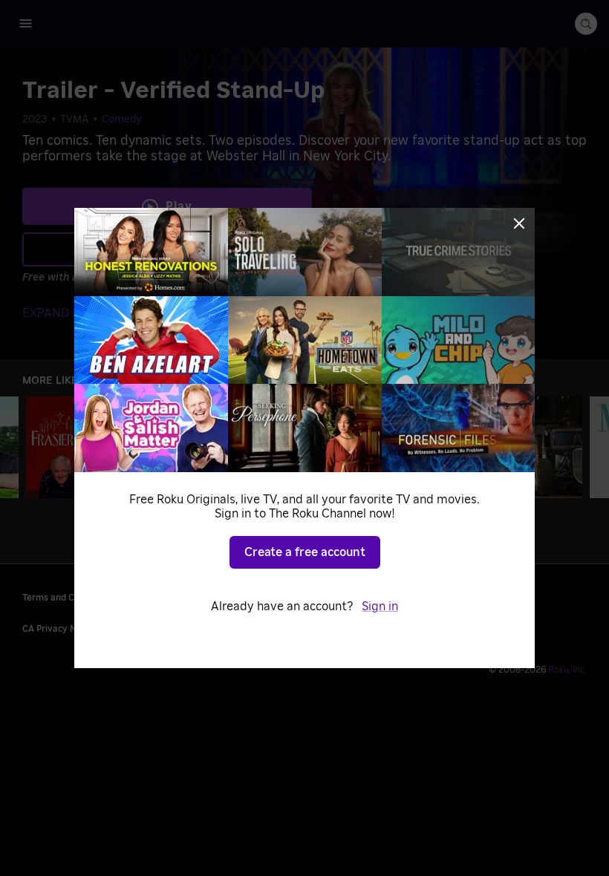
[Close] (519, 223)
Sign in (380, 606)
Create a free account (304, 552)
